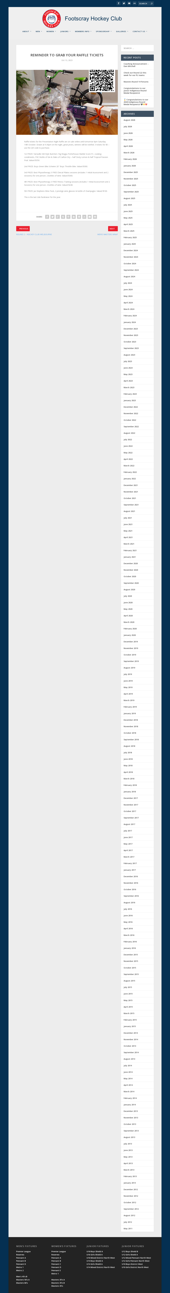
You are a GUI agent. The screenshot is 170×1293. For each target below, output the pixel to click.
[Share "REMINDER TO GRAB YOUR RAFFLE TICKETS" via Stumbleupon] (84, 216)
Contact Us (139, 31)
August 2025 (129, 198)
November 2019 (131, 648)
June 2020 (128, 602)
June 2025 (128, 211)
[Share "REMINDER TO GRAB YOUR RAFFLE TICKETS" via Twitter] (52, 216)
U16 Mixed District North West (101, 1258)
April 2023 (128, 381)
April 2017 (128, 850)
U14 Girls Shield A (95, 1264)
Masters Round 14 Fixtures (136, 81)
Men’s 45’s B (21, 1276)
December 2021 (131, 485)
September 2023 (131, 348)
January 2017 (130, 870)
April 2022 (128, 459)
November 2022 (131, 413)
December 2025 (131, 172)
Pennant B (21, 1261)
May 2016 (128, 922)
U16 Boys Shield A (95, 1251)
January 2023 (130, 400)
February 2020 (130, 628)
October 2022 (130, 420)
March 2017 (129, 857)
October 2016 (130, 889)
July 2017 (128, 830)
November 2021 (131, 491)
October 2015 (130, 967)
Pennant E (56, 1270)
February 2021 (130, 550)
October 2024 (130, 263)
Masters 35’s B (58, 1283)
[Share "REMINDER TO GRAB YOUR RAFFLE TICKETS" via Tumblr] (63, 216)
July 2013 (128, 1143)
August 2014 (129, 1059)
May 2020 (128, 609)
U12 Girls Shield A (130, 1254)
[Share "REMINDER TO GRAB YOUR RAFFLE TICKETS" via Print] (95, 216)
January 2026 (130, 165)
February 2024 (130, 315)
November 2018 (131, 726)
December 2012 (131, 1189)
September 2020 (131, 583)
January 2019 (130, 713)
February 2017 (130, 863)
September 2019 (131, 661)
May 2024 (128, 296)
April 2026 (128, 146)
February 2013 (130, 1176)
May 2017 (128, 844)
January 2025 (130, 244)
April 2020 (128, 615)
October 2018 (130, 733)
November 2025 (131, 178)
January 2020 (130, 635)
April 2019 (128, 694)
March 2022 (129, 465)
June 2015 (128, 993)
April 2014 (128, 1085)
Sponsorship (103, 31)
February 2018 (130, 785)
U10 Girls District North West (135, 1267)
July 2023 (128, 361)
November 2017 (131, 804)
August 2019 (129, 667)
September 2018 (131, 739)
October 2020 (130, 576)
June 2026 (128, 133)
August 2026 (129, 120)
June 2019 (128, 681)
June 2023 (128, 368)
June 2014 (128, 1072)
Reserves (20, 1254)
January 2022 (130, 478)
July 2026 (128, 126)
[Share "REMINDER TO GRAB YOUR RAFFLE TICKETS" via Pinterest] (68, 216)
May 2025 (128, 218)
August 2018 (129, 746)
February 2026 (130, 159)
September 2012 (131, 1209)
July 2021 (128, 518)
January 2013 (130, 1183)
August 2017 (129, 824)
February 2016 (130, 941)
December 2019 (131, 641)
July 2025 (128, 205)
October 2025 (130, 185)
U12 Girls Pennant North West (136, 1261)
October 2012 (130, 1202)
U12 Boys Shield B (130, 1251)
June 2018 (128, 759)
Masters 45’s (57, 1286)
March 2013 (129, 1170)
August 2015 (129, 980)
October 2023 (130, 341)
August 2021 (129, 511)
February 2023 (130, 394)
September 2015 (131, 974)
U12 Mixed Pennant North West (136, 1258)
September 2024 (131, 270)
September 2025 (131, 191)
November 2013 (131, 1117)
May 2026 (128, 139)
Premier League (23, 1251)
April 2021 (128, 537)
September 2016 (131, 896)
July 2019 (128, 674)
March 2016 (129, 935)
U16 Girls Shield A (95, 1254)
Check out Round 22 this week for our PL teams (135, 73)
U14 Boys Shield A (95, 1261)
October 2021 (130, 498)
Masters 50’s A (22, 1279)
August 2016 (129, 902)
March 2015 (129, 1013)
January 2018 (130, 791)
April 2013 (128, 1163)
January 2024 (130, 322)
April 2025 (128, 224)
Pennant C (56, 1264)
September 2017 (131, 817)
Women (50, 31)
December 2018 (131, 720)
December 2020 (131, 563)
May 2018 (128, 765)
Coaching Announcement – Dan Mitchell (136, 65)
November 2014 (131, 1039)
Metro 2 (20, 1270)
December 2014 (131, 1033)
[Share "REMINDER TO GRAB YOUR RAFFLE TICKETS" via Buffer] (79, 216)
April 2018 (128, 772)
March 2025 (129, 231)
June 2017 (128, 837)
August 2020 (129, 589)
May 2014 (128, 1078)
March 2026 (129, 152)
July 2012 (128, 1222)
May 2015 (128, 1000)
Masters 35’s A (58, 1279)
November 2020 (131, 570)
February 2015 (130, 1020)
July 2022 (128, 439)
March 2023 (129, 387)
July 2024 (128, 283)
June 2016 (128, 915)
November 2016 (131, 883)
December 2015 (131, 954)
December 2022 (131, 407)
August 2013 (129, 1137)
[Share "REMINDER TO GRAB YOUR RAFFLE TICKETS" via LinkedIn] (73, 216)
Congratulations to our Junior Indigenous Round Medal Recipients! (135, 90)
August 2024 (129, 276)
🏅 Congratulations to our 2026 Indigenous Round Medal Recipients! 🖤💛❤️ (136, 102)
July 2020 (128, 596)
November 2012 (131, 1196)
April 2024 (128, 302)
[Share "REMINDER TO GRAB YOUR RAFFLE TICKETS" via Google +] (57, 216)
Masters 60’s (22, 1283)
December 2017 (131, 798)
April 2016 (128, 928)
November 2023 (131, 335)
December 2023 (131, 328)
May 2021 (128, 531)
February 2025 (130, 237)
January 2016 (130, 948)
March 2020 (129, 622)
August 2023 (129, 355)
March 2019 (129, 700)
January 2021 (130, 557)
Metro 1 (20, 1267)
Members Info (82, 31)
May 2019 (128, 687)
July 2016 (128, 909)
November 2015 (131, 961)
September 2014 (131, 1052)
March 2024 (129, 309)
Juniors (64, 31)
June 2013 (128, 1150)
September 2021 (131, 504)
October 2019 (130, 654)
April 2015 (128, 1007)
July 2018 (128, 752)
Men (38, 31)
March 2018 (129, 778)
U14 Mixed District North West (101, 1267)
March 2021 (129, 544)
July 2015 (128, 987)
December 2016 (131, 876)
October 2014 (130, 1046)
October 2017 (130, 811)
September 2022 (131, 426)
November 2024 (131, 257)
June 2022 (128, 446)
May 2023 (128, 374)
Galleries (121, 31)
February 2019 (130, 707)
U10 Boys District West (132, 1264)
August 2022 (129, 433)
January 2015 (130, 1026)
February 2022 (130, 472)
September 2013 (131, 1130)
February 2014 (130, 1098)
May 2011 (128, 1228)
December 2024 (131, 250)
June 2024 (128, 289)
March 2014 (129, 1091)
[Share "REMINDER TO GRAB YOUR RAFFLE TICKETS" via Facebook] (47, 216)
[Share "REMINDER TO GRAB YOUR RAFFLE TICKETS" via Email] (89, 216)
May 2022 (128, 452)
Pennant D (21, 1264)
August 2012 (129, 1215)
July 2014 (128, 1065)
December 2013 (131, 1111)
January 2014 (130, 1104)
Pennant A (21, 1258)
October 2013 (130, 1124)
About (25, 31)
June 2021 (128, 524)
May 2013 (128, 1157)
